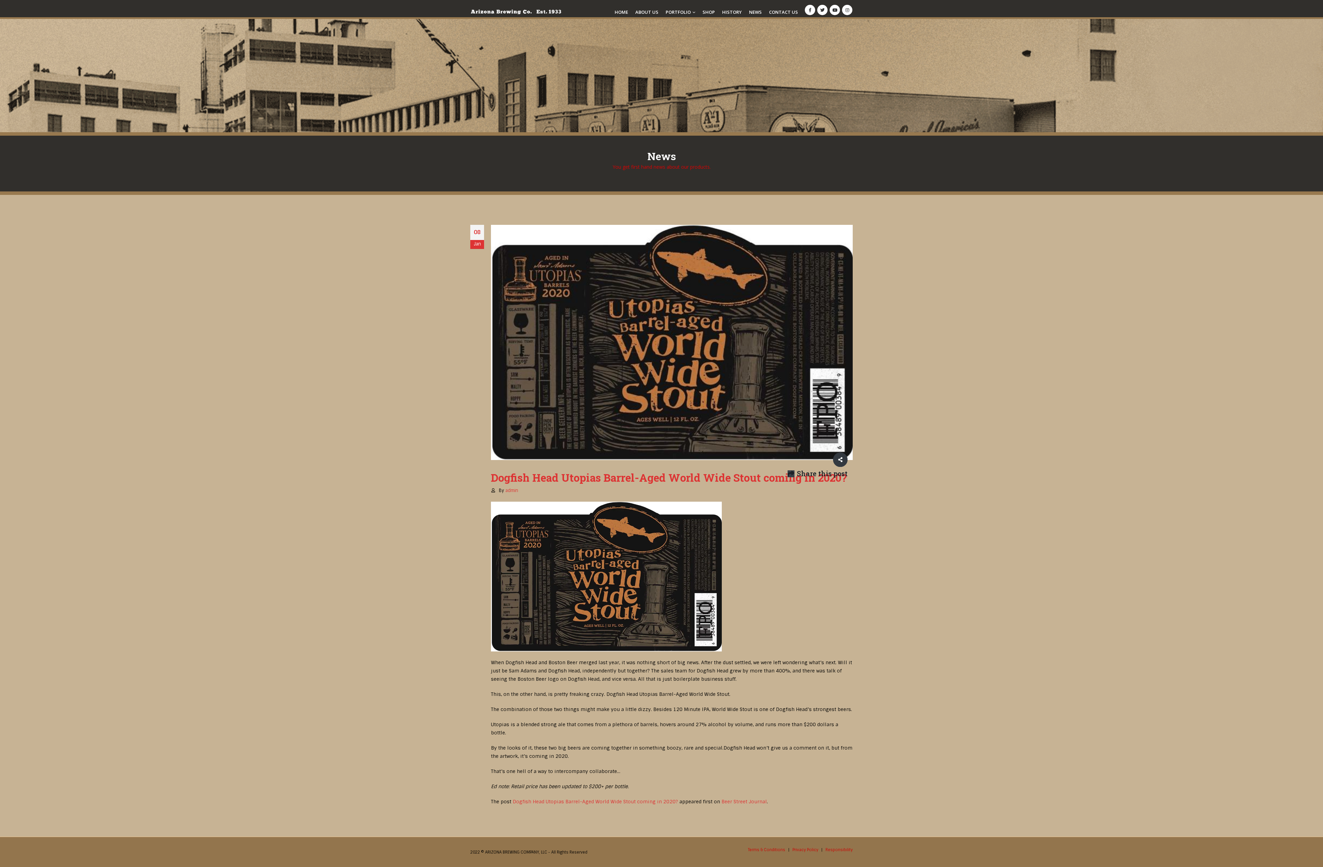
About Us (646, 12)
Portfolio (678, 12)
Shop (708, 12)
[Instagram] (847, 10)
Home (621, 12)
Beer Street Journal (744, 801)
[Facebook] (810, 10)
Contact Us (783, 12)
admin (511, 490)
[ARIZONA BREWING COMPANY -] (516, 11)
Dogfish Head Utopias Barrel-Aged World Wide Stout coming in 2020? (595, 801)
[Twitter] (822, 10)
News (755, 12)
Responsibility (839, 849)
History (732, 12)
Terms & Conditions (766, 849)
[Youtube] (835, 10)
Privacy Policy (805, 849)
